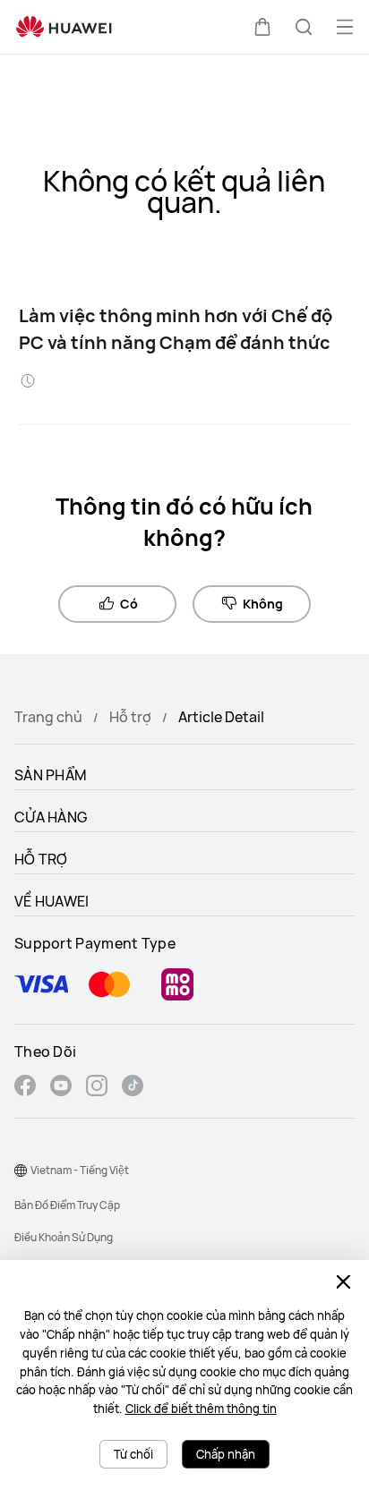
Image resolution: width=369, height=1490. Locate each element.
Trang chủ (48, 717)
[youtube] (61, 1088)
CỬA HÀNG (50, 817)
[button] (262, 27)
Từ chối (133, 1454)
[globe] (20, 1170)
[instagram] (96, 1088)
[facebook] (25, 1088)
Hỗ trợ (130, 717)
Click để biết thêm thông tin (201, 1409)
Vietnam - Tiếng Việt (79, 1170)
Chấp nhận (225, 1454)
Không (263, 603)
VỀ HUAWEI (52, 901)
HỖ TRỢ (41, 859)
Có (129, 603)
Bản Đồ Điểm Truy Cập (67, 1205)
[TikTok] (132, 1088)
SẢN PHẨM (50, 775)
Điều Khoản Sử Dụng (63, 1237)
